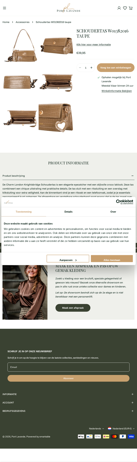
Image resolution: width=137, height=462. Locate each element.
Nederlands (95, 428)
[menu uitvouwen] (5, 8)
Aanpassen (66, 259)
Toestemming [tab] (24, 211)
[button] (130, 8)
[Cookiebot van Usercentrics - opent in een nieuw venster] (118, 202)
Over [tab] (113, 211)
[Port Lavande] (68, 8)
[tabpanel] (68, 288)
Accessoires (22, 22)
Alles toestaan (112, 259)
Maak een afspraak (73, 307)
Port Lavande (18, 436)
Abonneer (68, 378)
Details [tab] (68, 211)
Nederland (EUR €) (122, 428)
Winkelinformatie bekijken (117, 90)
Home (6, 22)
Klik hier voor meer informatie (94, 44)
